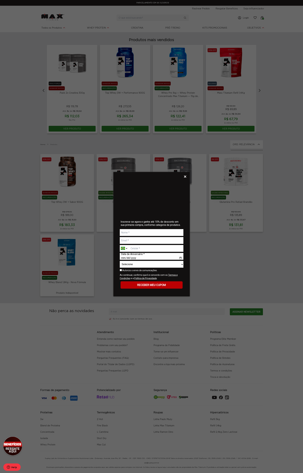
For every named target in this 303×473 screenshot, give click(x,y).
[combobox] (124, 248)
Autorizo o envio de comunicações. (139, 270)
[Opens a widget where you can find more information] (12, 467)
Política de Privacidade (145, 278)
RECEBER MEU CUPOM (151, 285)
